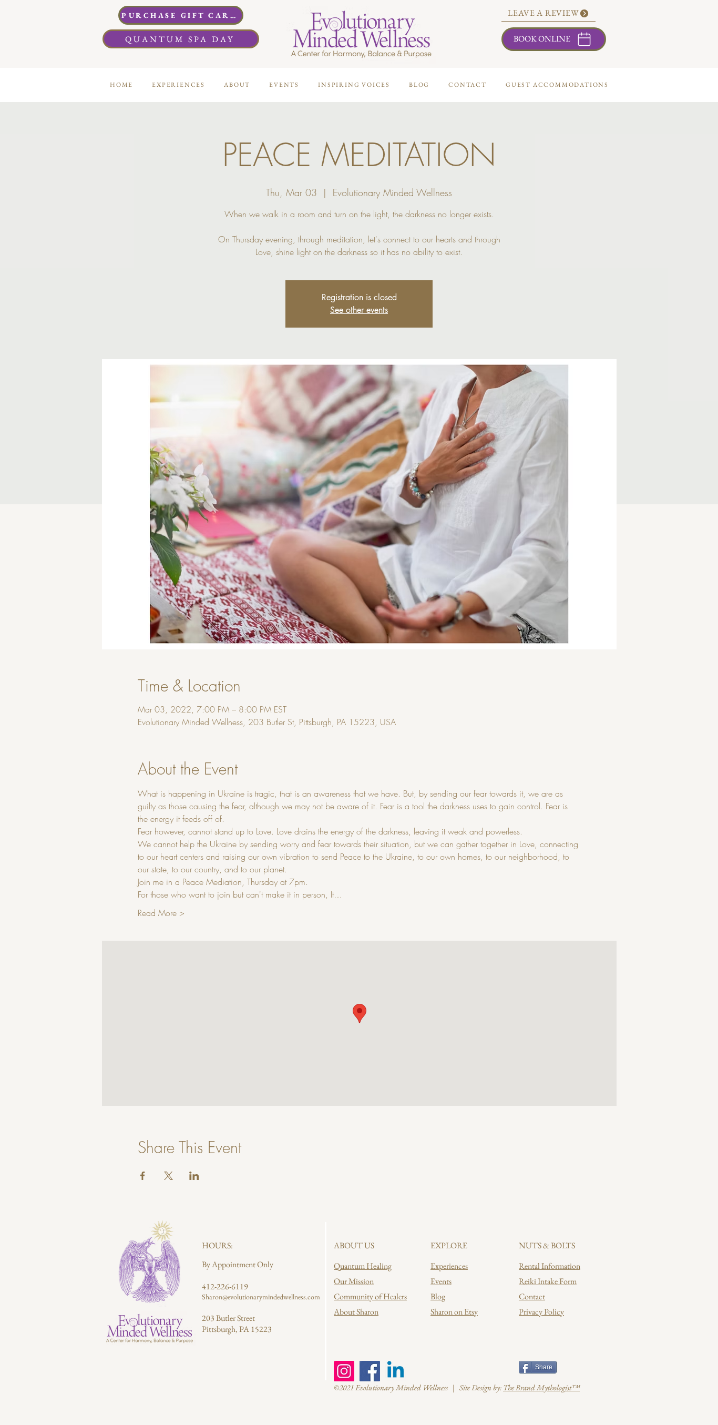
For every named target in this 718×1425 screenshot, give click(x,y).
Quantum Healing (363, 1265)
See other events (359, 309)
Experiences (449, 1265)
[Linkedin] (395, 1371)
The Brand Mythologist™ (541, 1387)
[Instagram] (344, 1371)
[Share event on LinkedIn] (194, 1176)
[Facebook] (370, 1371)
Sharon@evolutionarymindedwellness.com (261, 1296)
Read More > (161, 913)
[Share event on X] (168, 1176)
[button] (237, 84)
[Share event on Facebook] (143, 1176)
